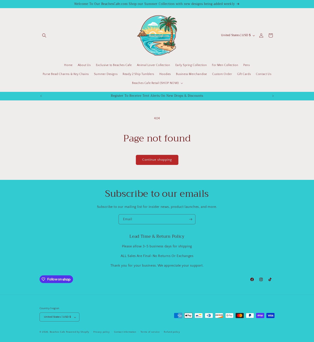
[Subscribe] (190, 219)
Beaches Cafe (57, 332)
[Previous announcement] (41, 96)
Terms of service (150, 332)
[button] (44, 35)
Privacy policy (101, 332)
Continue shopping (157, 159)
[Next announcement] (273, 96)
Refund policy (172, 332)
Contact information (125, 332)
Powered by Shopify (77, 332)
